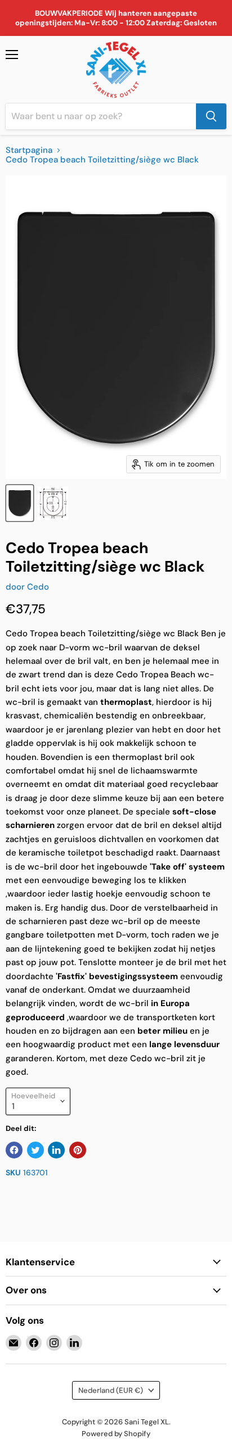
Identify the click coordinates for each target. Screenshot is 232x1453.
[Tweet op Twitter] (35, 1150)
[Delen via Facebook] (14, 1150)
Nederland (110, 1390)
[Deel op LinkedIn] (56, 1150)
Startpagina (29, 150)
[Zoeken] (211, 116)
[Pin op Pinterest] (77, 1150)
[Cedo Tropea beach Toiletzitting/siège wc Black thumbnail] (19, 503)
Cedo (38, 586)
